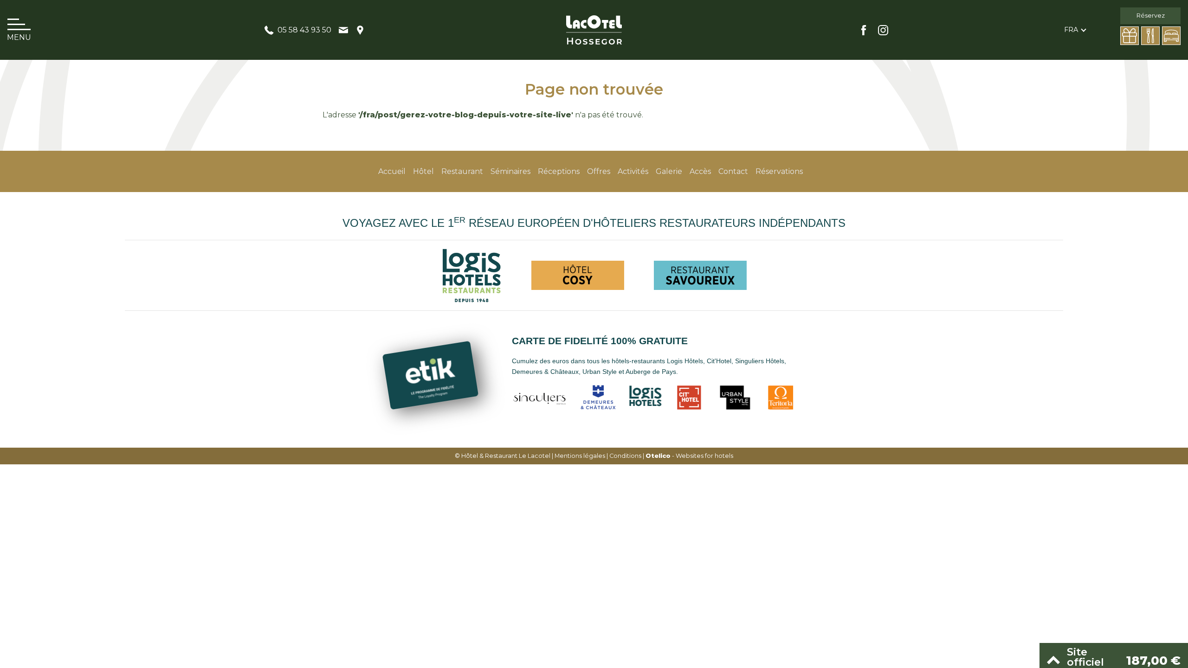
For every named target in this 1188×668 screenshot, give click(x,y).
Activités (633, 171)
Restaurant (462, 171)
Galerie (669, 171)
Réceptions (559, 171)
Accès (700, 171)
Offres (598, 171)
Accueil (392, 171)
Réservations (779, 171)
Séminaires (510, 171)
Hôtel (423, 171)
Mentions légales (580, 455)
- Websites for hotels (689, 455)
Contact (733, 171)
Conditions (625, 455)
